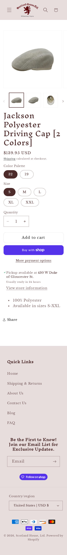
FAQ (11, 423)
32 (10, 174)
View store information (26, 288)
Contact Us (16, 403)
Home (12, 373)
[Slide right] (63, 101)
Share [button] (12, 320)
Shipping (10, 158)
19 (27, 174)
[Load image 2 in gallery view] (33, 100)
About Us (15, 393)
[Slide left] (4, 101)
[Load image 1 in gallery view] (16, 100)
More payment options (33, 260)
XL (11, 202)
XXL (30, 202)
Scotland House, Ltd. (31, 535)
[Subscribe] (54, 461)
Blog (11, 413)
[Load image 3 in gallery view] (50, 100)
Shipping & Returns (24, 383)
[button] (9, 10)
